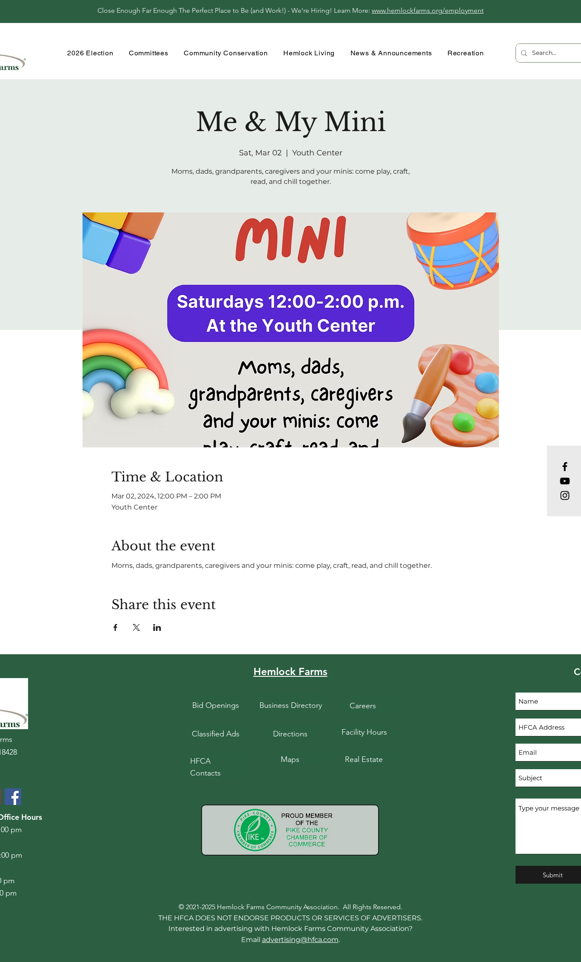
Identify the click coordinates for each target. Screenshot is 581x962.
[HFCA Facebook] (13, 796)
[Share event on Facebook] (115, 627)
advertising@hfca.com (300, 940)
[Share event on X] (136, 627)
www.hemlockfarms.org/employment (428, 10)
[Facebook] (565, 466)
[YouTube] (565, 481)
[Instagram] (565, 495)
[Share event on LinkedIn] (157, 627)
